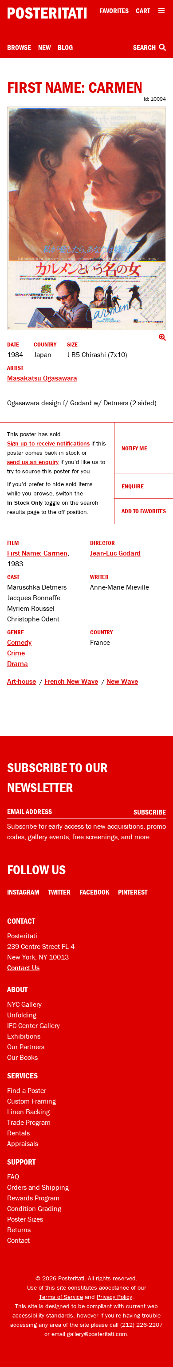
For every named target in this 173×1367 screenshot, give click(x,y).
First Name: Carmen (37, 552)
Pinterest (132, 891)
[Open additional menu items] (161, 10)
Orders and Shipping (38, 1187)
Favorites (114, 10)
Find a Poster (26, 1090)
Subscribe (150, 811)
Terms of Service (61, 1297)
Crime (16, 652)
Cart (143, 10)
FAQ (13, 1176)
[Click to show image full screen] (86, 218)
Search (145, 47)
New (44, 47)
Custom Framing (31, 1101)
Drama (17, 663)
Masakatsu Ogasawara (42, 377)
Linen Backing (28, 1111)
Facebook (94, 891)
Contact (18, 1240)
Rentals (18, 1132)
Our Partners (25, 1046)
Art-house (21, 681)
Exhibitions (23, 1036)
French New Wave (71, 681)
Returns (19, 1229)
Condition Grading (34, 1208)
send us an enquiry (33, 462)
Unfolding (21, 1014)
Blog (65, 47)
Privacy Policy (114, 1297)
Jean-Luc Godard (115, 552)
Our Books (22, 1057)
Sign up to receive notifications (48, 443)
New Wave (122, 681)
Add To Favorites (144, 511)
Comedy (19, 642)
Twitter (59, 891)
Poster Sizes (25, 1219)
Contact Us (23, 967)
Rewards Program (33, 1197)
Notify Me (134, 448)
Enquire (133, 486)
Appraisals (22, 1143)
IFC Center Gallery (33, 1025)
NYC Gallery (24, 1004)
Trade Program (29, 1122)
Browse (19, 47)
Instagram (23, 891)
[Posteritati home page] (47, 13)
